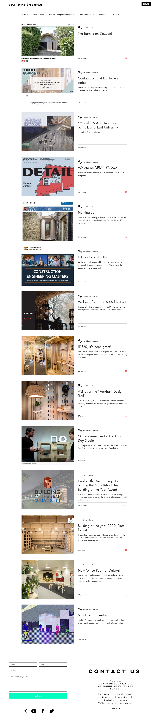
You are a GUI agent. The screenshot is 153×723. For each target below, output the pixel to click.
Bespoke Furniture (87, 14)
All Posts (25, 14)
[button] (128, 15)
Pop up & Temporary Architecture (62, 14)
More (115, 14)
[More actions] (126, 27)
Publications (103, 14)
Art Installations (38, 14)
